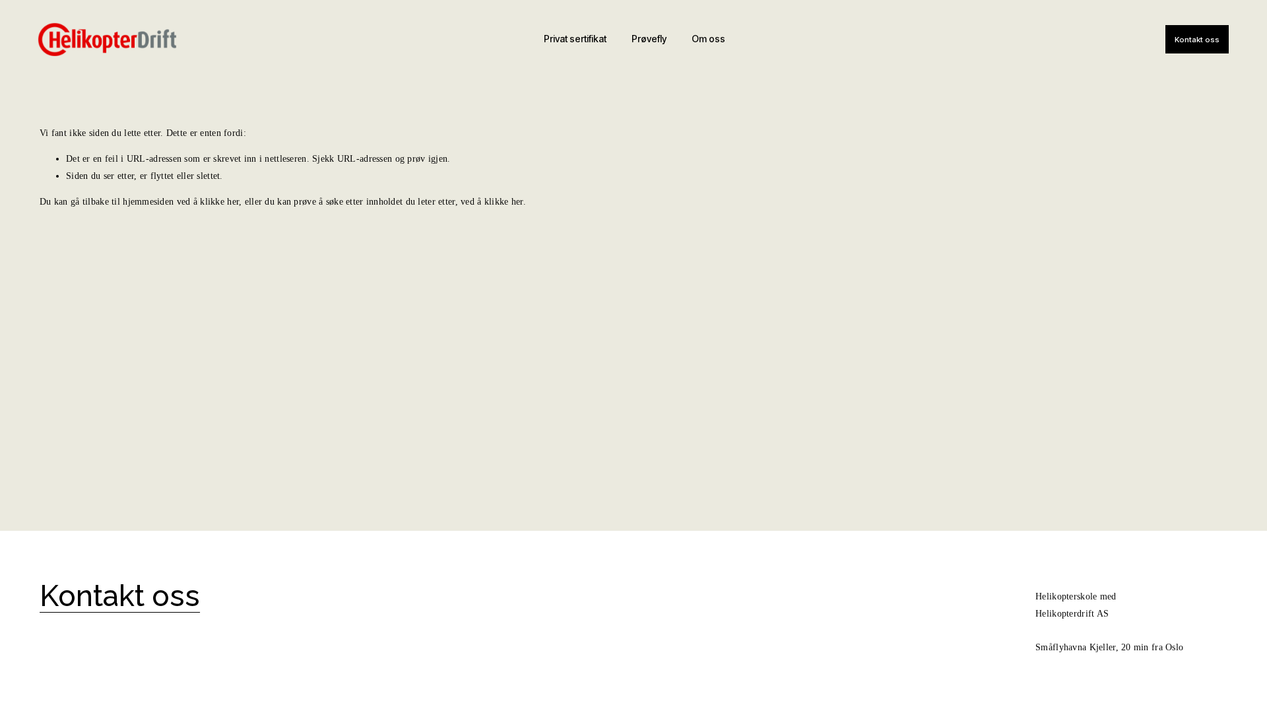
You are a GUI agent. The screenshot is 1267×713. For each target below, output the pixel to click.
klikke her (219, 201)
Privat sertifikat (575, 39)
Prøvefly (649, 39)
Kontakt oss (1197, 39)
